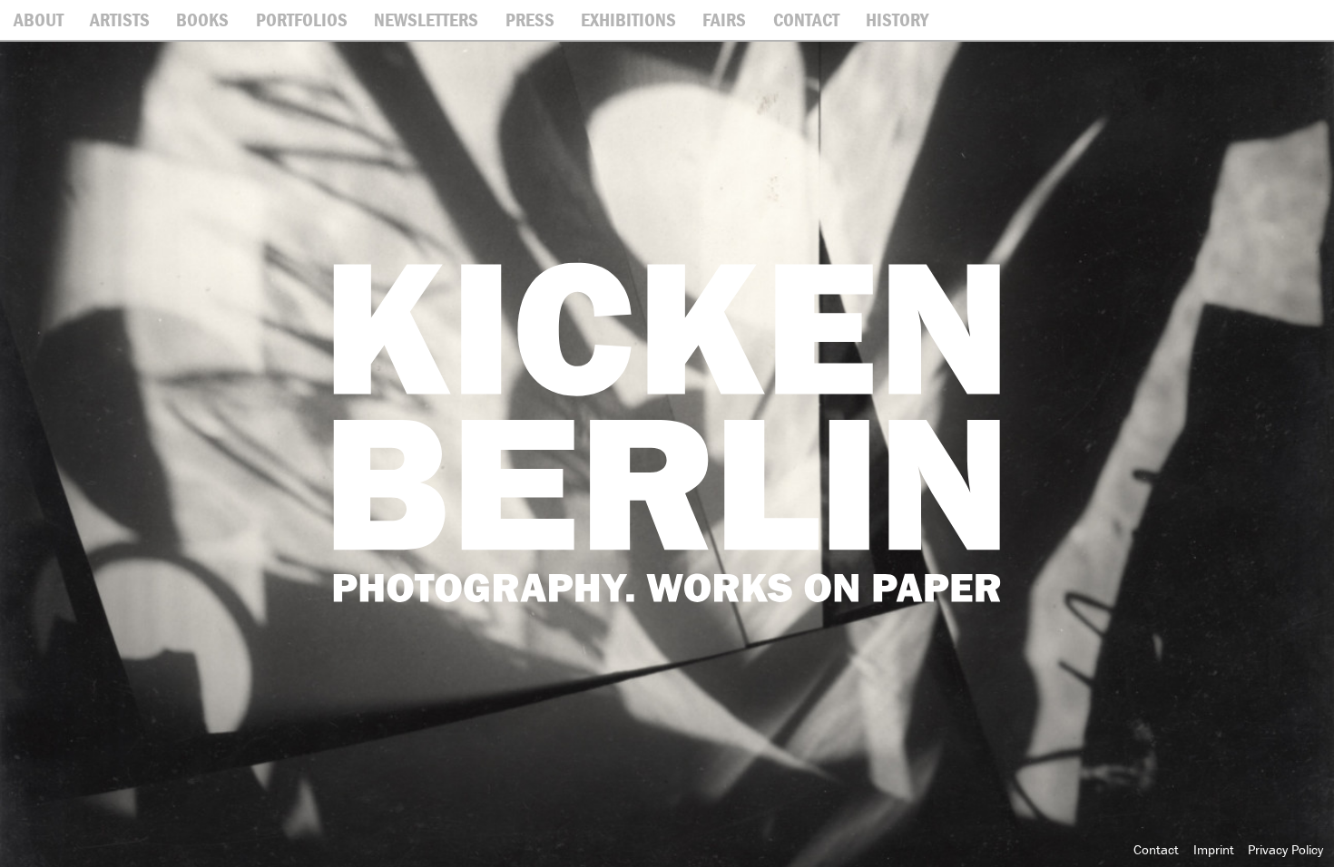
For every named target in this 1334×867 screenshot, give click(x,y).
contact (806, 20)
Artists (120, 20)
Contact (1156, 849)
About (39, 20)
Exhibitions (628, 20)
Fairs (724, 20)
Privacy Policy (1285, 849)
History (897, 20)
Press (529, 20)
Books (202, 20)
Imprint (1213, 849)
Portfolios (302, 20)
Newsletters (426, 20)
